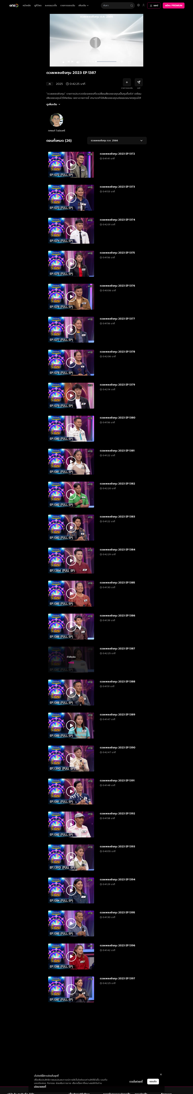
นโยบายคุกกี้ (40, 1086)
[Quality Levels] (122, 60)
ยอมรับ (153, 1081)
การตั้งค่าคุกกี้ (136, 1081)
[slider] (106, 61)
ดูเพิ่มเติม (51, 104)
